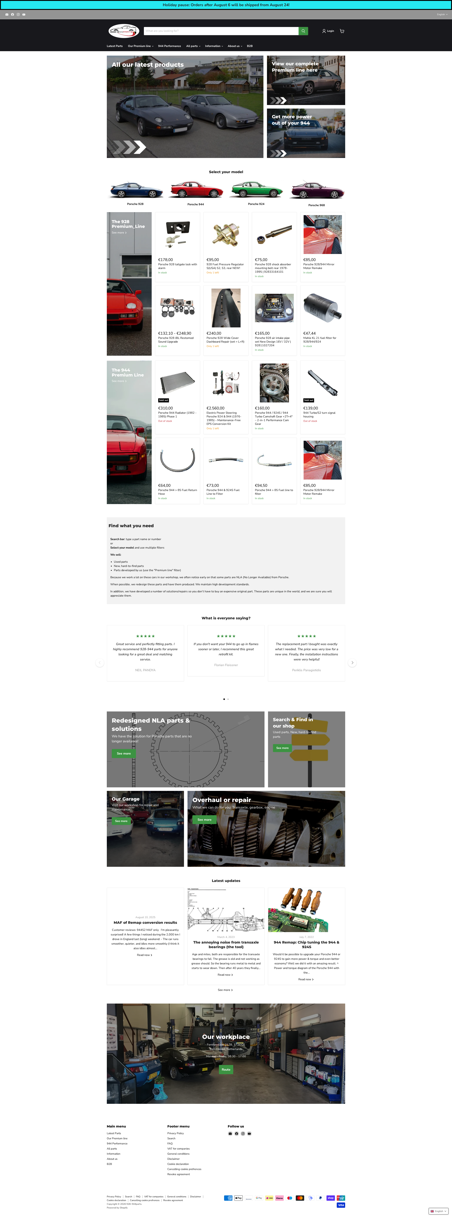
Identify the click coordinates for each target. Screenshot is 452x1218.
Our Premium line (139, 46)
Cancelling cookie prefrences (184, 1169)
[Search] (303, 31)
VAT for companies (178, 1148)
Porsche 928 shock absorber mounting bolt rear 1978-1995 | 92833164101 (273, 268)
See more (224, 990)
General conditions (178, 1154)
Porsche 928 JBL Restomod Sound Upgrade (176, 340)
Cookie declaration (178, 1164)
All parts (192, 46)
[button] (438, 1211)
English (441, 14)
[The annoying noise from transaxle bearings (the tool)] (226, 910)
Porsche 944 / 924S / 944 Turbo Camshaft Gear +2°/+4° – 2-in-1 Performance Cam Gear (274, 418)
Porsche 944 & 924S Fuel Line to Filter (223, 492)
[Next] (352, 663)
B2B (250, 46)
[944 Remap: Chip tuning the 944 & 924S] (306, 910)
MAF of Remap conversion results (145, 922)
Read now (143, 955)
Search (171, 1138)
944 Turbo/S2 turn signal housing (319, 414)
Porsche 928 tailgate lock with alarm (177, 266)
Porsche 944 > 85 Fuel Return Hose (177, 492)
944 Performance (169, 46)
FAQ (170, 1143)
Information (213, 46)
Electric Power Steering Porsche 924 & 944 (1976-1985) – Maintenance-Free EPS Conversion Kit (224, 418)
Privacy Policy (175, 1133)
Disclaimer (173, 1159)
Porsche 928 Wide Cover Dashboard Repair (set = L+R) (225, 340)
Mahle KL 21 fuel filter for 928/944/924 (319, 340)
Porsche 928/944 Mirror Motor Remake (318, 266)
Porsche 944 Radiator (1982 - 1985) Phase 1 (177, 414)
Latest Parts (115, 46)
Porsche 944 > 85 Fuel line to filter (274, 492)
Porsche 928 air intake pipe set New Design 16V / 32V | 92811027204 (273, 341)
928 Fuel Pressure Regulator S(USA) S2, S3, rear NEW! (225, 266)
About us (234, 46)
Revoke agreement (178, 1174)
